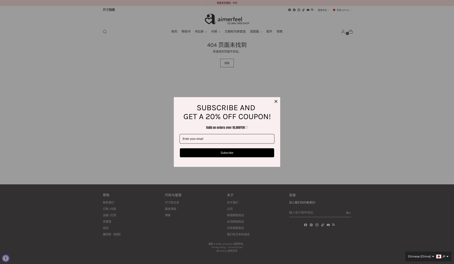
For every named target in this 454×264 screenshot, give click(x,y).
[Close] (276, 101)
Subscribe (227, 152)
